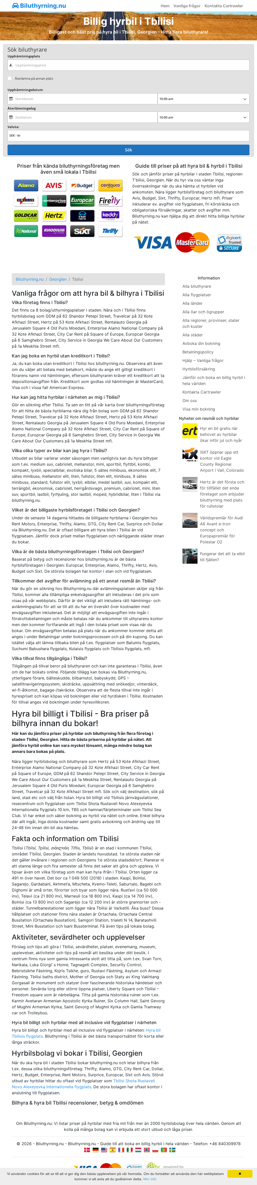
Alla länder (192, 303)
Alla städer (192, 334)
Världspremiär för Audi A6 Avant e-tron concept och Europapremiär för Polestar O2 (221, 529)
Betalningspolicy (198, 351)
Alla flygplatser (196, 294)
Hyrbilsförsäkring (198, 368)
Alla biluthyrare (196, 286)
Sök (128, 150)
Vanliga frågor (187, 5)
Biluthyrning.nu (42, 5)
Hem (165, 5)
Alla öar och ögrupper (203, 311)
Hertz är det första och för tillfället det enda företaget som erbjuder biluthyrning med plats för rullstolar (222, 494)
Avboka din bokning (201, 343)
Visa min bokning (198, 409)
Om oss (189, 400)
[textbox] (128, 65)
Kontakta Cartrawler (224, 5)
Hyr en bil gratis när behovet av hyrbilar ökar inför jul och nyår (221, 434)
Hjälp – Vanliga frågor (203, 360)
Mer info (149, 1179)
